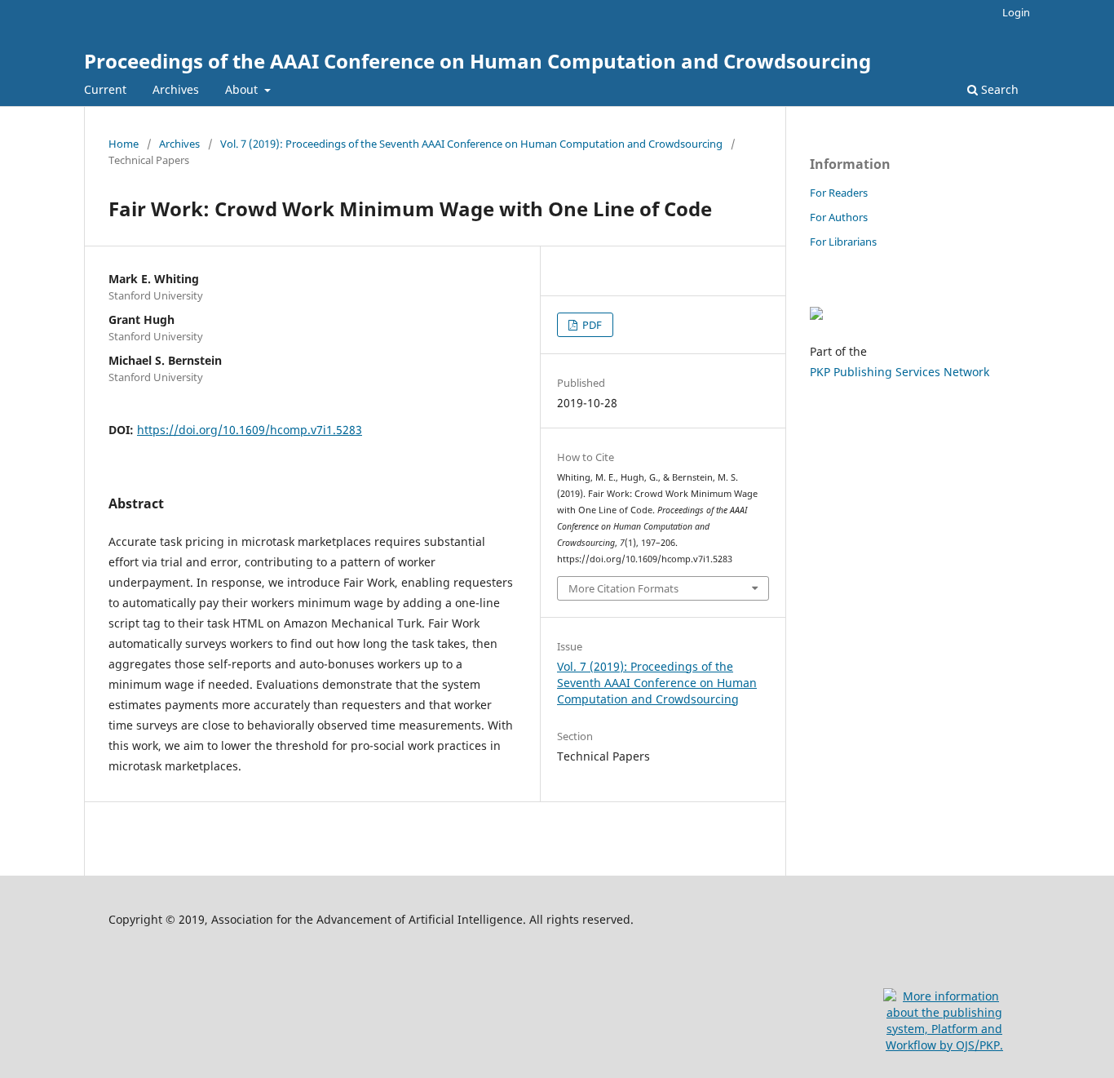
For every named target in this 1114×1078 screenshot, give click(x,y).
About (243, 89)
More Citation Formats (623, 588)
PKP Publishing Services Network (899, 371)
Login (1016, 12)
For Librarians (843, 241)
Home (123, 143)
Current (105, 89)
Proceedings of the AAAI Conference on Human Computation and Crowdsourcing (477, 60)
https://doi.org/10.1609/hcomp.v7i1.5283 (249, 429)
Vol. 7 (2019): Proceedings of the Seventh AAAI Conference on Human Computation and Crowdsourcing (471, 143)
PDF (591, 324)
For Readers (839, 192)
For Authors (839, 217)
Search (998, 89)
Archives (176, 89)
